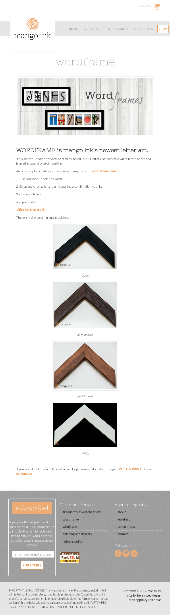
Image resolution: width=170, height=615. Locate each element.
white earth (118, 28)
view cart (146, 6)
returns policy (73, 541)
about (122, 512)
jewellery (124, 519)
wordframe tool (104, 171)
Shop (163, 28)
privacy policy (138, 600)
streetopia (143, 28)
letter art (93, 28)
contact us (24, 473)
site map (156, 600)
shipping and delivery (77, 534)
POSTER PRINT (130, 469)
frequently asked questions (82, 512)
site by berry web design (144, 595)
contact (123, 534)
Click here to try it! (31, 210)
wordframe (71, 519)
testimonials (126, 527)
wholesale (70, 527)
